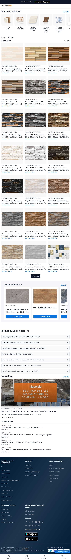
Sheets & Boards (6, 497)
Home (3, 37)
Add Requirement (63, 552)
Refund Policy (5, 512)
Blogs (50, 465)
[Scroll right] (69, 23)
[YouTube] (39, 522)
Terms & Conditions (7, 522)
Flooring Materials (7, 490)
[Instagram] (43, 522)
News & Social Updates (56, 468)
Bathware (4, 477)
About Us (28, 465)
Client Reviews (53, 478)
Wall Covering (6, 487)
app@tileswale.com (34, 525)
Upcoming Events (54, 472)
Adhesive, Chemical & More (10, 480)
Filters (67, 41)
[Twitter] (29, 522)
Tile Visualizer (29, 514)
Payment (4, 519)
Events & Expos (54, 475)
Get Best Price (17, 316)
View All (66, 12)
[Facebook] (26, 522)
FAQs (50, 482)
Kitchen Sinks (5, 473)
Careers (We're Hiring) (32, 472)
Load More (35, 276)
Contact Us (28, 468)
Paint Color (5, 483)
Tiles (3, 467)
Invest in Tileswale (31, 475)
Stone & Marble (6, 500)
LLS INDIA (25, 549)
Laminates (4, 493)
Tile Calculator (30, 511)
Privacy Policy (5, 509)
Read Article (6, 417)
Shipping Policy (6, 516)
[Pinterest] (33, 522)
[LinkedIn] (36, 522)
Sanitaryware (5, 470)
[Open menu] (2, 6)
